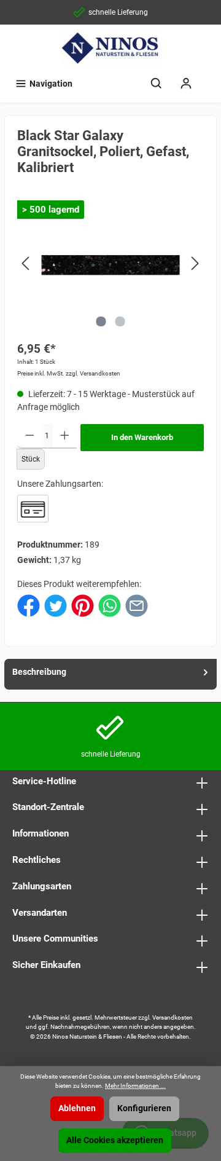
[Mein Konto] (186, 83)
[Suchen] (156, 83)
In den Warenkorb (142, 437)
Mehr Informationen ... (135, 1085)
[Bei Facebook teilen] (28, 605)
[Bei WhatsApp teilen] (109, 605)
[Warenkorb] (209, 78)
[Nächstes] (194, 263)
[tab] (110, 674)
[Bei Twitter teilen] (55, 605)
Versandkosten (172, 1017)
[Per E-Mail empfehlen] (136, 605)
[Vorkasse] (32, 508)
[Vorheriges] (26, 263)
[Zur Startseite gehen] (110, 48)
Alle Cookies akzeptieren (114, 1140)
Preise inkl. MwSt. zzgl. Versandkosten (68, 373)
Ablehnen (77, 1108)
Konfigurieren (144, 1108)
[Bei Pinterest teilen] (82, 605)
